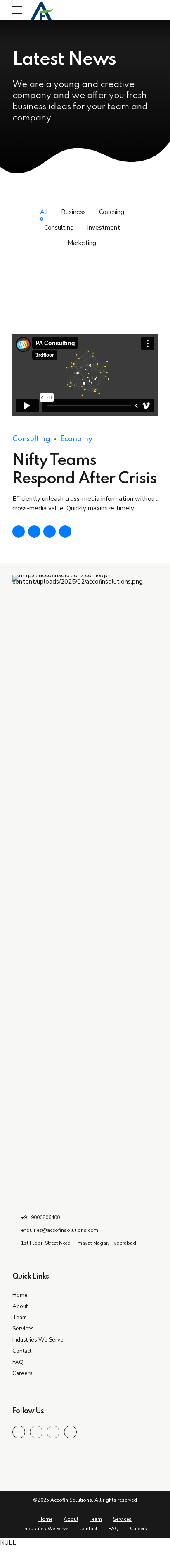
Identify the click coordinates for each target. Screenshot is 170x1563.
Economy (76, 439)
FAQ (18, 1362)
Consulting (31, 439)
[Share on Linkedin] (49, 531)
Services (23, 1328)
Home (20, 1295)
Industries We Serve (38, 1340)
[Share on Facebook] (18, 531)
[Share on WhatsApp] (65, 531)
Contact (21, 1351)
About (20, 1306)
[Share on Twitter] (34, 531)
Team (19, 1317)
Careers (22, 1373)
